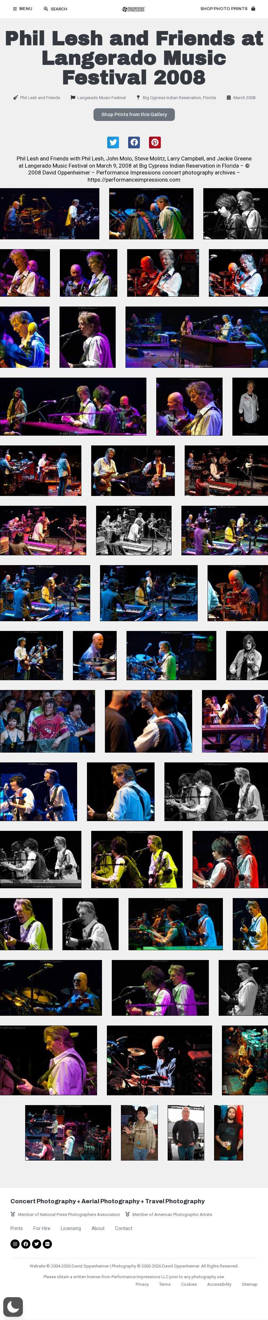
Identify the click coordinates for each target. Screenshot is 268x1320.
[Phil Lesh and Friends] (49, 213)
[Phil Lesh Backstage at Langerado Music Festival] (250, 407)
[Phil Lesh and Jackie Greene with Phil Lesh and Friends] (133, 470)
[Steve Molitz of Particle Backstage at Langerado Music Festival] (228, 1133)
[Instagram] (15, 1244)
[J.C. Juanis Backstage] (139, 1133)
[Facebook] (25, 1244)
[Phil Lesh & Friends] (250, 924)
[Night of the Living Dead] (47, 721)
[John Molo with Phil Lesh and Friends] (238, 593)
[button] (228, 9)
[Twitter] (36, 1244)
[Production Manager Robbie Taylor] (186, 1133)
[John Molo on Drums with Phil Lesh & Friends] (51, 988)
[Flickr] (47, 1244)
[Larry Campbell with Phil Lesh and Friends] (247, 655)
